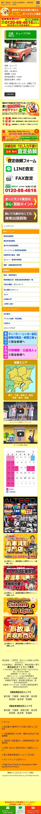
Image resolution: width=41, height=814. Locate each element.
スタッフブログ (9, 328)
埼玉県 (34, 696)
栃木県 (20, 699)
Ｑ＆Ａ (6, 294)
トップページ (8, 226)
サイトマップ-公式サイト (14, 760)
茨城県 (29, 699)
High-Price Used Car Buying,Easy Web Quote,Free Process (19, 766)
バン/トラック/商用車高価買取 (15, 250)
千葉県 (15, 696)
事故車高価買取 (9, 241)
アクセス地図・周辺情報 (13, 318)
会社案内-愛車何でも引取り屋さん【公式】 (20, 728)
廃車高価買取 (8, 236)
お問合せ (7, 323)
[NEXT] (33, 452)
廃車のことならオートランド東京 (20, 773)
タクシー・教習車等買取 (13, 260)
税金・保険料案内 (10, 275)
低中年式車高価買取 (11, 245)
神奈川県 (25, 696)
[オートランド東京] (20, 12)
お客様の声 (8, 299)
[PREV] (8, 452)
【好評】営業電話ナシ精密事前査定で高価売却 (20, 742)
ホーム (6, 722)
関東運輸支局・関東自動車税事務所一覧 (18, 280)
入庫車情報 (10, 94)
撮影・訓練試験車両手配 (13, 265)
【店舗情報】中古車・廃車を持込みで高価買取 (20, 735)
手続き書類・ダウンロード (13, 284)
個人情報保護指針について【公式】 (19, 755)
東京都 (7, 696)
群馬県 (12, 699)
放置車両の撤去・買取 (12, 255)
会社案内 (7, 314)
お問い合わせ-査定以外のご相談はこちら (20, 749)
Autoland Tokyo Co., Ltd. (20, 775)
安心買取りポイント (11, 290)
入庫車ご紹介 (8, 304)
